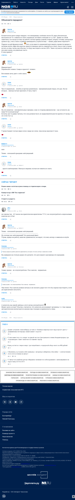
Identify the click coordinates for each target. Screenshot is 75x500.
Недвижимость (6, 2)
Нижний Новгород (8, 419)
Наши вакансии (7, 437)
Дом (36, 2)
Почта (42, 2)
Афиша (56, 2)
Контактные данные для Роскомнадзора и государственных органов (23, 447)
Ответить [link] (4, 55)
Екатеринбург (7, 416)
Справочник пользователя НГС (13, 390)
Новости (22, 2)
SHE (10, 17)
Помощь (5, 440)
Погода (30, 2)
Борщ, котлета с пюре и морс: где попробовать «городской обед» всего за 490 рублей (37, 345)
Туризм (48, 2)
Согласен (69, 12)
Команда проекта (8, 433)
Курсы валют (64, 2)
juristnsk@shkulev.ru (50, 465)
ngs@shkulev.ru (25, 463)
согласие (3, 12)
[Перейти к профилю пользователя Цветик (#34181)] (3, 31)
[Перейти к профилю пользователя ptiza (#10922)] (3, 209)
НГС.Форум (4, 17)
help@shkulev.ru (16, 466)
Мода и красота (18, 17)
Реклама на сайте (8, 430)
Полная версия (7, 386)
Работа (15, 2)
